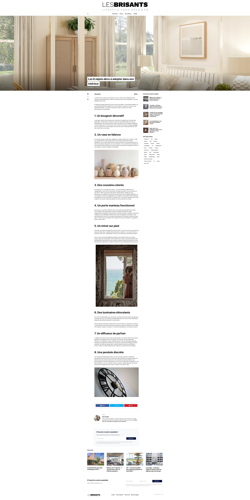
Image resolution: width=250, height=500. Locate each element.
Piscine (145, 154)
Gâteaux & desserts (154, 150)
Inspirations (90, 74)
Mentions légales (135, 494)
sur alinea (135, 125)
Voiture (158, 161)
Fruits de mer (146, 150)
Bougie (156, 139)
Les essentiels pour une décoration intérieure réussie (155, 122)
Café (150, 141)
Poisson (158, 154)
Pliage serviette (151, 154)
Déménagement (158, 145)
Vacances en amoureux (148, 158)
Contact (113, 494)
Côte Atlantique (146, 145)
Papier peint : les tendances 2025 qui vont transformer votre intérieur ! (155, 130)
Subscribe (130, 438)
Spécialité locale (152, 156)
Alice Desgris (105, 416)
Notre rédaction (119, 494)
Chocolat (152, 143)
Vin (154, 161)
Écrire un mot (146, 163)
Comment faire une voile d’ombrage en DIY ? (94, 468)
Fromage (156, 147)
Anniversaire (146, 139)
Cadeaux (145, 141)
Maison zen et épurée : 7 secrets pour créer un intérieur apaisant (155, 99)
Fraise (145, 147)
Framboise (150, 147)
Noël (150, 152)
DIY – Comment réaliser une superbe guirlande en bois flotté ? (134, 469)
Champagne (146, 143)
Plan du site (127, 494)
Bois (152, 139)
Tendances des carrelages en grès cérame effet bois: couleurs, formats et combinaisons (156, 114)
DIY (152, 145)
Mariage (145, 152)
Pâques (145, 156)
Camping (155, 141)
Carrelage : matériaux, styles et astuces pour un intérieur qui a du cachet (155, 107)
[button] (87, 13)
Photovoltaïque (156, 152)
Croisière (158, 143)
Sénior (158, 156)
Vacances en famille (147, 161)
